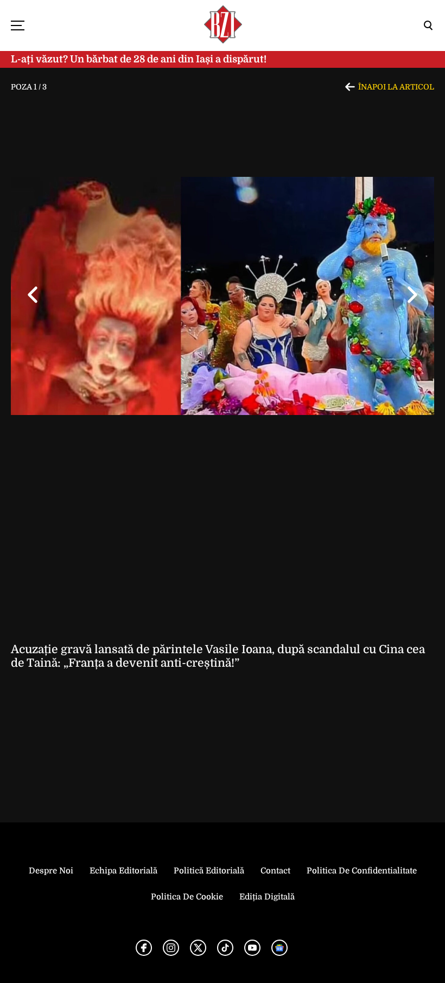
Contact (275, 871)
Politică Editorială (209, 871)
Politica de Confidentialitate (362, 871)
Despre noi (51, 871)
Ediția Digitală (267, 897)
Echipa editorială (123, 871)
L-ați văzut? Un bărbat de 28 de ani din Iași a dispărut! (138, 59)
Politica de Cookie (187, 897)
